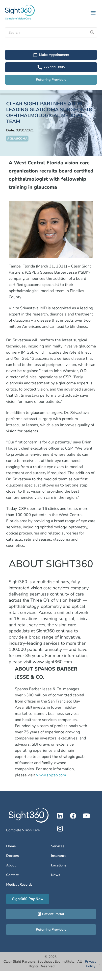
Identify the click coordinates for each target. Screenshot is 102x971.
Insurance (59, 855)
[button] (93, 12)
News (55, 875)
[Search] (92, 32)
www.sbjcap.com (51, 775)
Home (11, 846)
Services (57, 846)
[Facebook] (73, 815)
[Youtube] (86, 815)
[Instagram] (59, 828)
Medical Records (19, 884)
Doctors (12, 855)
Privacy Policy (90, 964)
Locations (58, 865)
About (11, 865)
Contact (12, 875)
